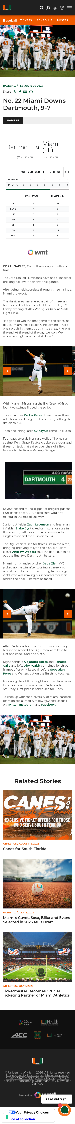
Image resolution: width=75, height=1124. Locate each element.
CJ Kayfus (41, 431)
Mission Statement (19, 1078)
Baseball (10, 20)
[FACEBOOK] (19, 91)
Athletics (10, 844)
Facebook (48, 704)
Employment (15, 1075)
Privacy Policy (45, 1078)
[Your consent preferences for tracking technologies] (7, 1117)
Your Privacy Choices (32, 1112)
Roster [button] (62, 20)
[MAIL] (24, 92)
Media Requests (56, 1075)
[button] (69, 8)
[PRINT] (30, 91)
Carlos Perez (33, 415)
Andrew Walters (24, 552)
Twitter (12, 704)
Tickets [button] (26, 20)
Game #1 (13, 120)
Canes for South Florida (24, 849)
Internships (35, 1075)
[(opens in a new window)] (26, 1022)
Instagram (26, 704)
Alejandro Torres (36, 662)
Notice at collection (20, 1119)
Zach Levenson (38, 524)
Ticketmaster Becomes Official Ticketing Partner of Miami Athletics (36, 993)
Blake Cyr (22, 528)
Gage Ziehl (50, 563)
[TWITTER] (14, 91)
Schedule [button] (44, 20)
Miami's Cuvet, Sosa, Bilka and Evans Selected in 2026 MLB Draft (36, 920)
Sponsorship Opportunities (36, 1081)
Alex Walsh (32, 665)
